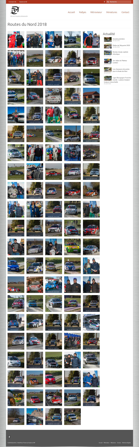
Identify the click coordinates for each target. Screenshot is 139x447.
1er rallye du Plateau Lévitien (120, 62)
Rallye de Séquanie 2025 (121, 45)
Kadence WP (31, 442)
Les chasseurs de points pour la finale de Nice (121, 70)
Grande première (119, 39)
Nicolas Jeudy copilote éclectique (120, 53)
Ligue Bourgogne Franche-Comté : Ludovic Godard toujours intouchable (117, 80)
